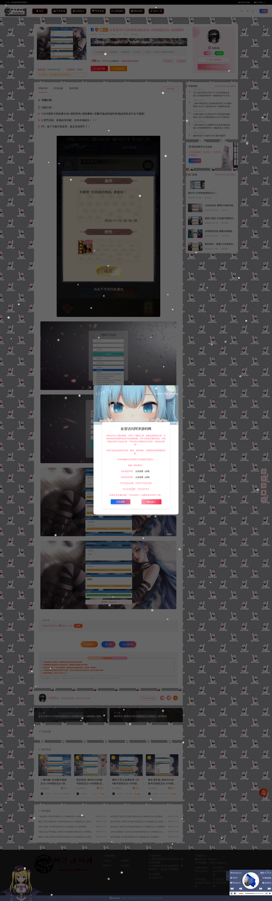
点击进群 (120, 501)
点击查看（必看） (143, 471)
